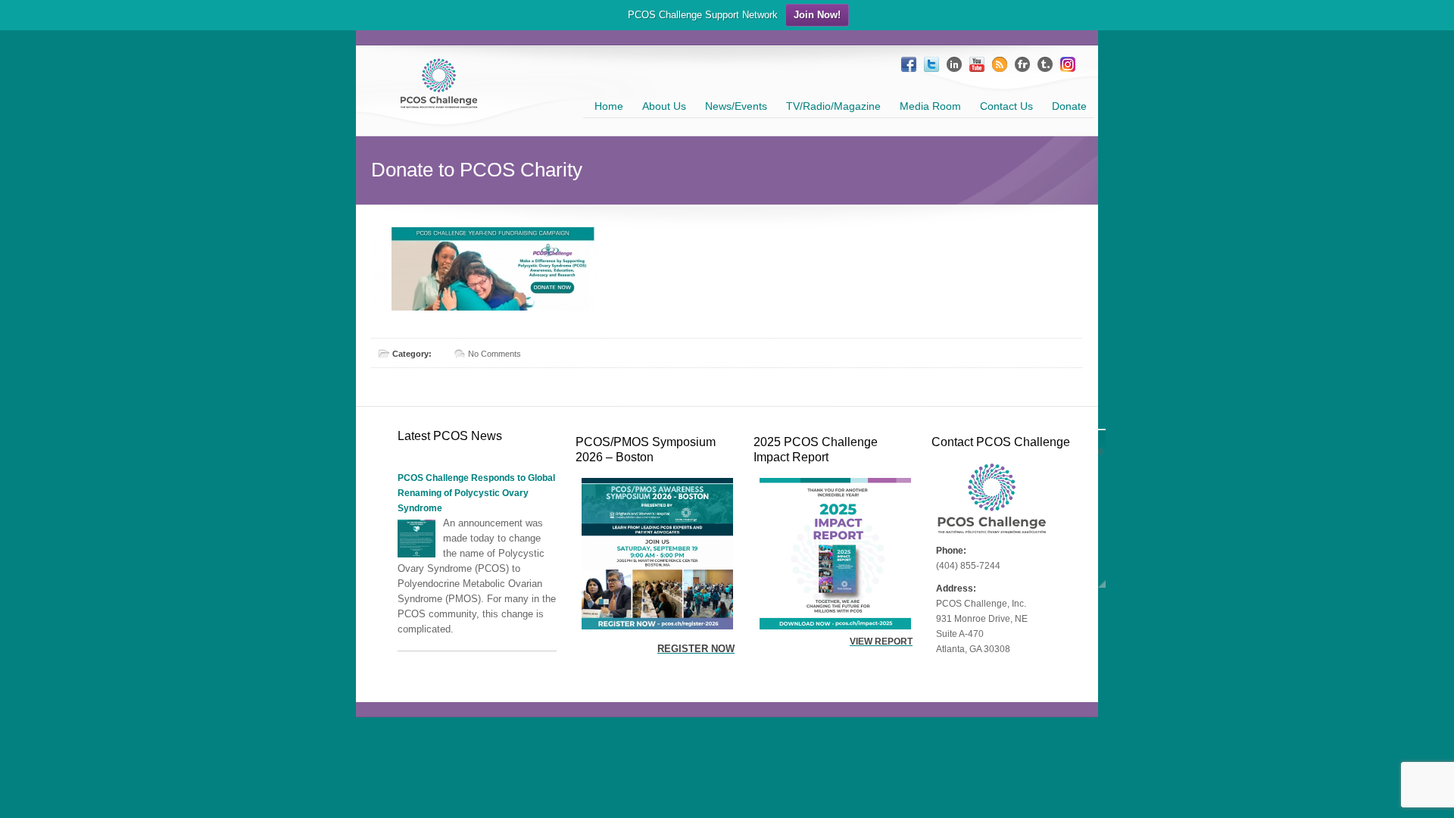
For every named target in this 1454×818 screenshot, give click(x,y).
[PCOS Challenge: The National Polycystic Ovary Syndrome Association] (439, 101)
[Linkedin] (954, 64)
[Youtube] (976, 64)
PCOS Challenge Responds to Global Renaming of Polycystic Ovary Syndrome (476, 493)
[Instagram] (1067, 64)
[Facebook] (908, 64)
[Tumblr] (1045, 64)
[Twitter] (931, 64)
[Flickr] (1022, 64)
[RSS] (999, 64)
